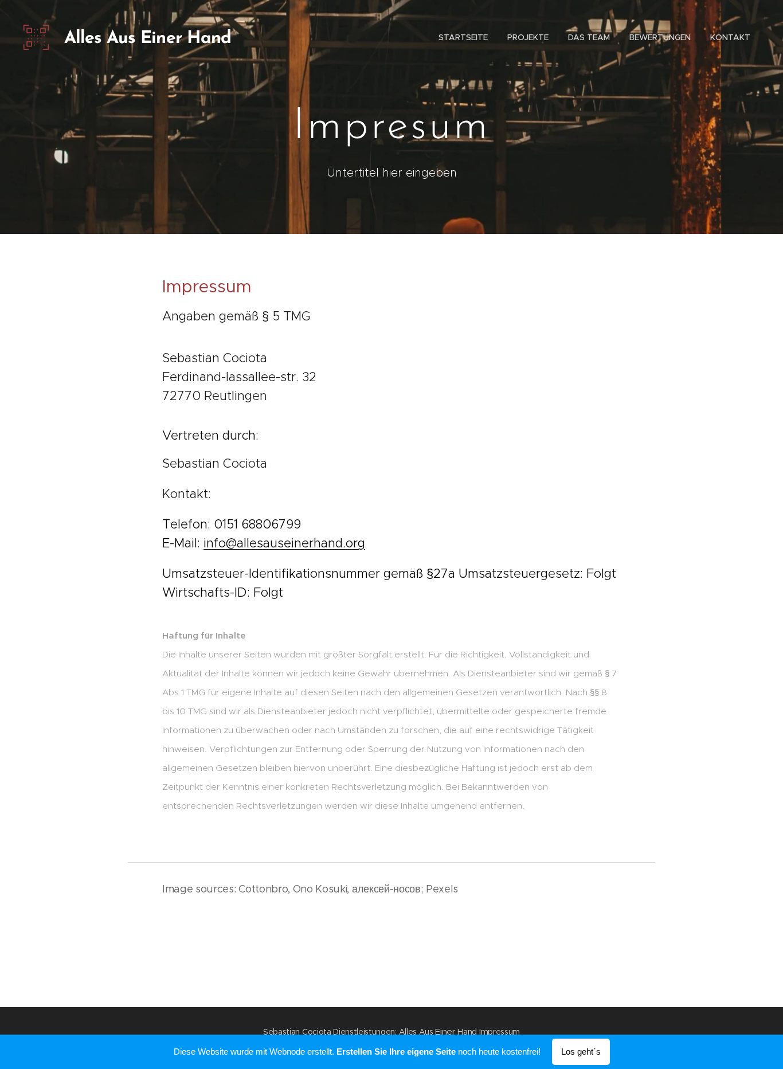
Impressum (499, 1032)
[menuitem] (463, 37)
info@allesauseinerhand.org (284, 543)
